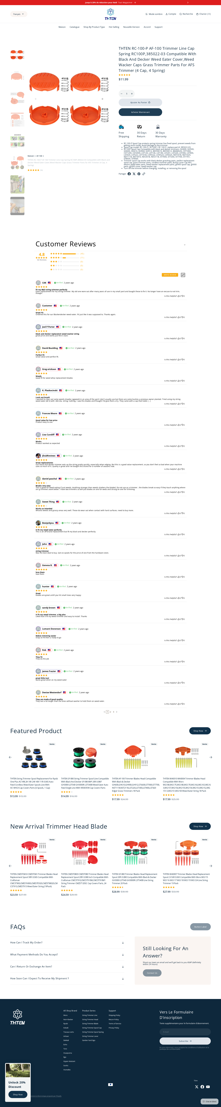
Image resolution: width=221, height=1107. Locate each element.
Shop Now (18, 1094)
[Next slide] (187, 2)
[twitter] (134, 174)
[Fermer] (28, 1066)
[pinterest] (138, 174)
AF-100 (39, 156)
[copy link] (143, 174)
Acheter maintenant (140, 112)
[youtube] (208, 1087)
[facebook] (129, 174)
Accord (147, 27)
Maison (31, 156)
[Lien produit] (34, 757)
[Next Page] (116, 711)
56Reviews (42, 260)
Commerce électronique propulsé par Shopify (45, 1096)
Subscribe (183, 1041)
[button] (171, 14)
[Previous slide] (33, 2)
